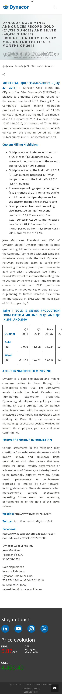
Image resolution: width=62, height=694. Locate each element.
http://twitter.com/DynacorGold (34, 521)
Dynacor (9, 66)
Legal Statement (31, 692)
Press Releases (22, 52)
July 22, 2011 (28, 66)
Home (10, 52)
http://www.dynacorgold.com (32, 514)
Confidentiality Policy (31, 688)
